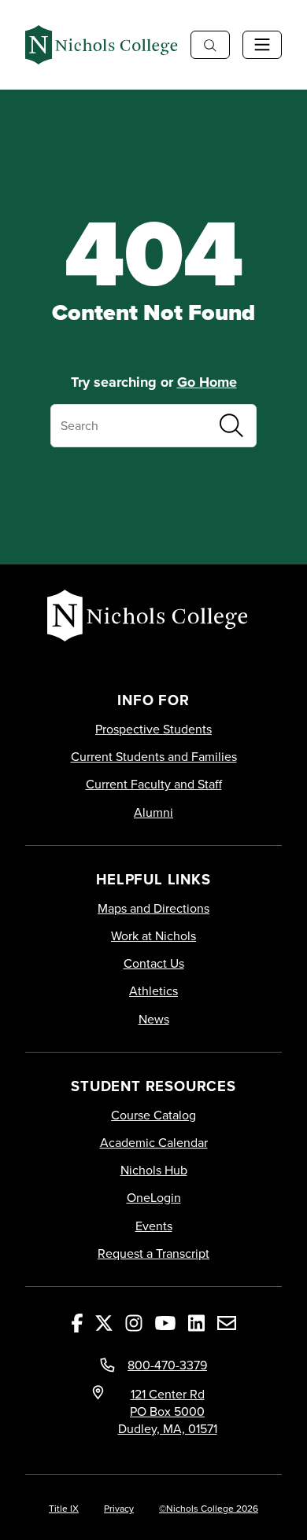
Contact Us (154, 963)
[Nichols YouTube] (165, 1322)
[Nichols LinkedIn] (196, 1322)
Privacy (119, 1508)
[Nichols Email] (226, 1322)
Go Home (207, 382)
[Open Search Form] (210, 45)
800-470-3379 (167, 1365)
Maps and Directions (153, 908)
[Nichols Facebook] (77, 1322)
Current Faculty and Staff (154, 784)
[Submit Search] (231, 426)
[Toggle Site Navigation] (262, 45)
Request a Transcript (153, 1253)
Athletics (153, 990)
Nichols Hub (153, 1170)
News (154, 1019)
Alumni (153, 812)
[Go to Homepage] (101, 44)
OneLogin (154, 1197)
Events (153, 1225)
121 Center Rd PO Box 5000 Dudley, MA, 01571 (167, 1410)
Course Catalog (153, 1115)
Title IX (64, 1508)
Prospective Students (153, 729)
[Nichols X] (104, 1322)
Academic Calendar (154, 1142)
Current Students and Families (154, 756)
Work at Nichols (153, 935)
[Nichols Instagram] (133, 1322)
